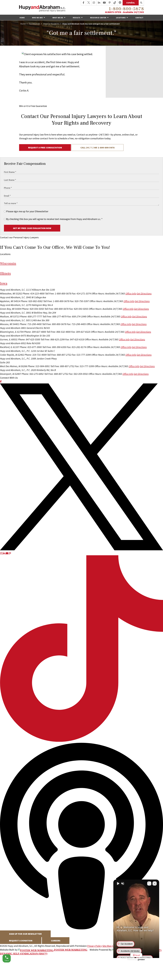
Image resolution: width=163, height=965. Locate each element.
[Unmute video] (118, 883)
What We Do (58, 17)
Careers (55, 940)
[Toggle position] (149, 883)
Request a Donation (20, 940)
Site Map (107, 945)
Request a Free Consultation (45, 147)
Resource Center (98, 17)
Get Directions (144, 293)
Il (5, 273)
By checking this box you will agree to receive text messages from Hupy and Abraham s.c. (54, 219)
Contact (139, 17)
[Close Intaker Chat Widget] (155, 883)
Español (130, 2)
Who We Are (37, 17)
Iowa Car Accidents (51, 23)
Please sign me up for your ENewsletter (27, 211)
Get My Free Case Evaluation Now (32, 228)
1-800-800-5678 (126, 9)
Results (77, 17)
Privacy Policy (94, 945)
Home (22, 17)
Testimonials (34, 23)
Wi (8, 263)
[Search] (141, 2)
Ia (3, 283)
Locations (121, 17)
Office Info (130, 293)
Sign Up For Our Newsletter (25, 933)
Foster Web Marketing (70, 949)
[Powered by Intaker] (141, 959)
